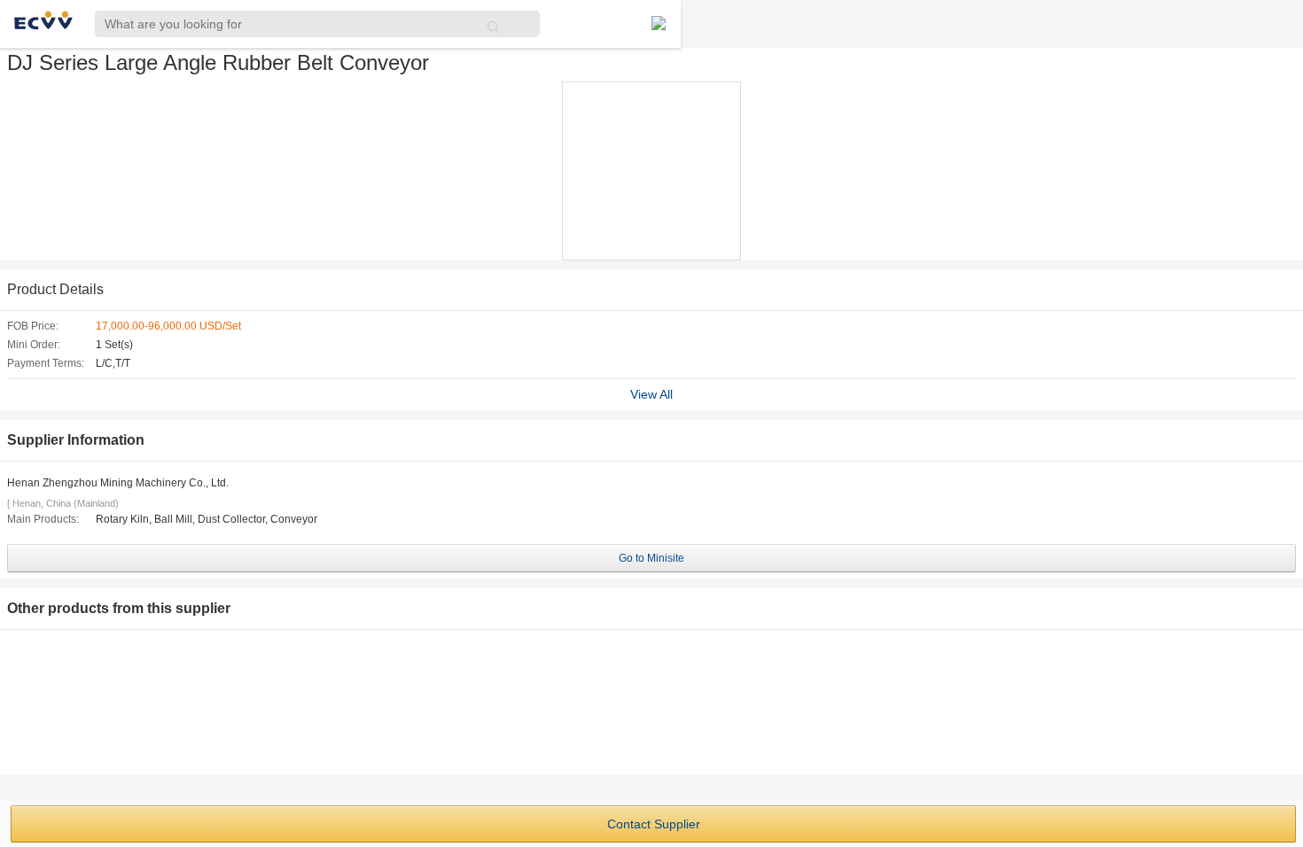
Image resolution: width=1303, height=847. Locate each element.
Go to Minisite (651, 558)
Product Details (55, 289)
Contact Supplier (653, 824)
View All (651, 394)
